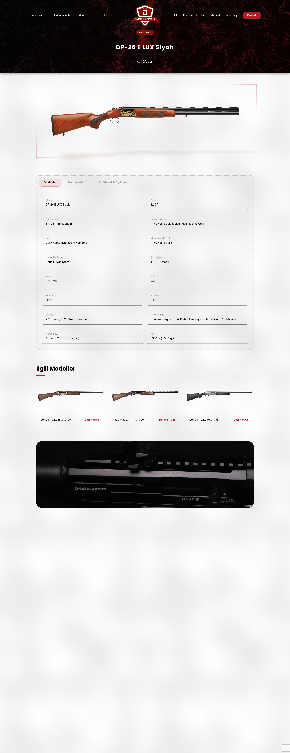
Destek (252, 15)
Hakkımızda (87, 15)
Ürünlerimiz (62, 15)
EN (106, 15)
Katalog (231, 15)
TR (175, 15)
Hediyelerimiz (77, 182)
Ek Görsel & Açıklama (113, 182)
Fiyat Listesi (145, 32)
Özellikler (50, 182)
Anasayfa (39, 15)
